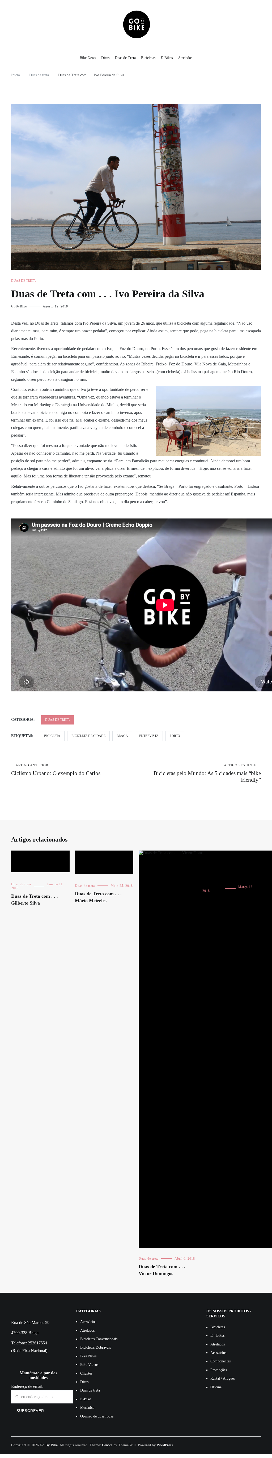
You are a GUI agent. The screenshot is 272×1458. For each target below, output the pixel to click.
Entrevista (149, 736)
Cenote (107, 1445)
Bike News (88, 58)
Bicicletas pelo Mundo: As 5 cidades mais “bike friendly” (207, 773)
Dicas (105, 58)
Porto (175, 736)
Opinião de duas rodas (96, 1416)
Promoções (218, 1370)
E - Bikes (217, 1336)
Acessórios (88, 1322)
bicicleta (52, 736)
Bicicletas (148, 58)
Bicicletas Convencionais (98, 1339)
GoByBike (19, 306)
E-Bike (85, 1399)
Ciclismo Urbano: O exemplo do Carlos (55, 769)
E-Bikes (167, 58)
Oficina (216, 1387)
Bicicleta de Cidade (88, 736)
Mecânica (87, 1408)
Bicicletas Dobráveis (95, 1347)
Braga (122, 736)
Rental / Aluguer (222, 1378)
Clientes (86, 1373)
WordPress (165, 1445)
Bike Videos (89, 1365)
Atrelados (185, 58)
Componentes (220, 1361)
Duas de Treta (125, 58)
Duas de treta (23, 281)
